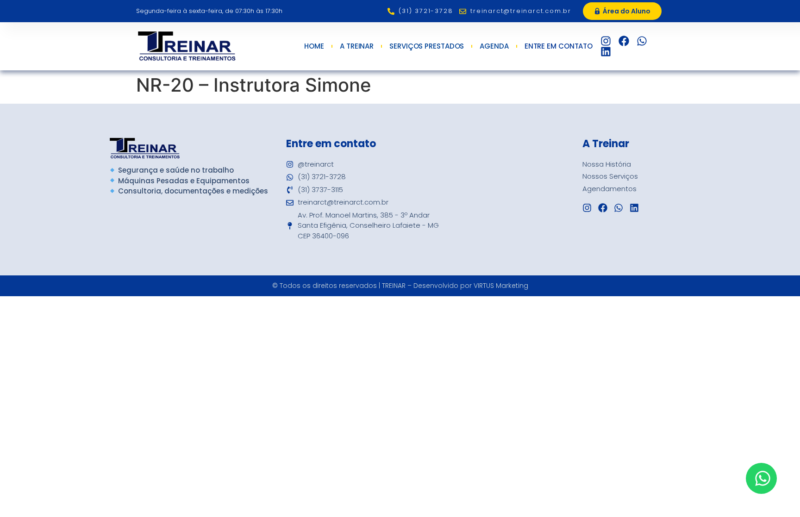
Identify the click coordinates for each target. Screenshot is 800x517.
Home (314, 46)
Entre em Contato (559, 46)
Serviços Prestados (426, 46)
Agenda (494, 46)
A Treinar (357, 46)
